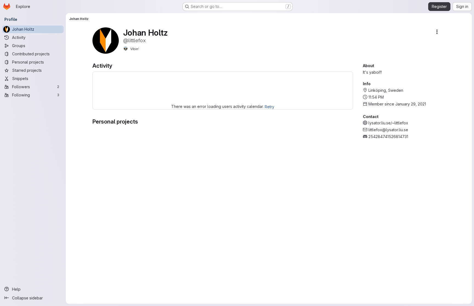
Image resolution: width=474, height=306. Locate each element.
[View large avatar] (105, 40)
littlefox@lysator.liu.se (388, 129)
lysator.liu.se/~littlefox (388, 123)
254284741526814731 (388, 136)
